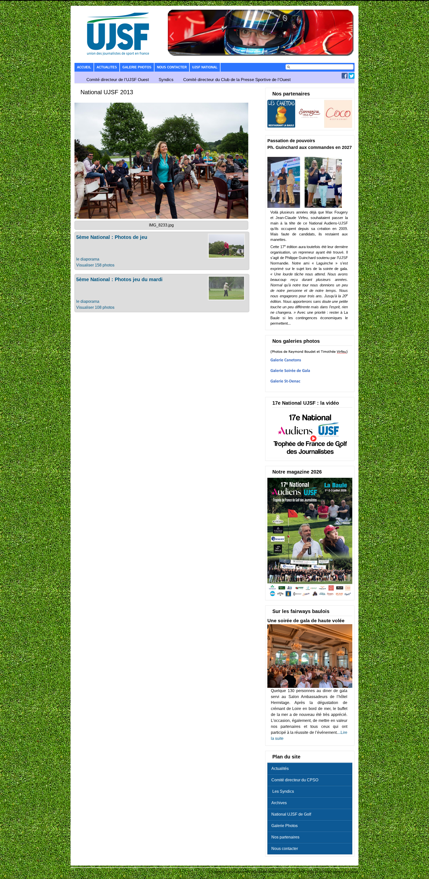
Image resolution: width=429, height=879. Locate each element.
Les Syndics (282, 791)
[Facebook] (345, 77)
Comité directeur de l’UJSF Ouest (117, 79)
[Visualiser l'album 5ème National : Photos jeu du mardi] (226, 299)
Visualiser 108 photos (95, 307)
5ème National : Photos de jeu (111, 237)
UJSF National (204, 67)
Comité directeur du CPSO (294, 780)
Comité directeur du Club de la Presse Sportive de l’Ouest (237, 79)
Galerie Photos (136, 67)
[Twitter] (352, 77)
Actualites (107, 67)
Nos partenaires (285, 837)
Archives (279, 803)
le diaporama (87, 259)
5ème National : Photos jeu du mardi (119, 279)
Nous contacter (172, 67)
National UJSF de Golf (291, 814)
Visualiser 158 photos (95, 265)
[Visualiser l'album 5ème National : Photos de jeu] (226, 257)
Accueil (84, 67)
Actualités (280, 768)
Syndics (166, 79)
